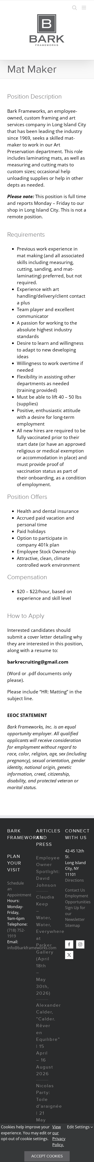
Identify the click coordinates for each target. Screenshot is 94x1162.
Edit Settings (79, 1127)
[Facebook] (69, 944)
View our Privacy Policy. (58, 1135)
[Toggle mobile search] (74, 7)
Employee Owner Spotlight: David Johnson (48, 871)
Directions (74, 880)
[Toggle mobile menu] (84, 7)
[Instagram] (80, 944)
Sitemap (72, 925)
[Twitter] (69, 955)
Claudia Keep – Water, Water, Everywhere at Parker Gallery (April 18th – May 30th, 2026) (50, 945)
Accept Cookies (47, 1156)
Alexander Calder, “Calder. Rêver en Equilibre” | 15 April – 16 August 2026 (48, 1040)
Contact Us (75, 890)
